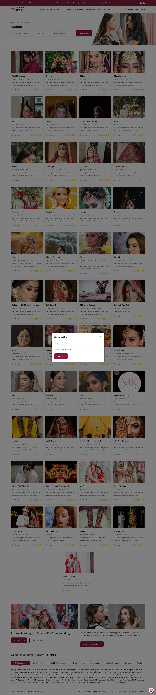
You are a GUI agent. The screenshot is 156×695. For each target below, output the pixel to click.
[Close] (100, 336)
